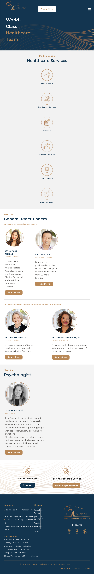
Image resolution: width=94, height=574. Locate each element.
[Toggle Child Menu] (43, 512)
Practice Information (37, 524)
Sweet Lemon (65, 564)
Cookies (86, 568)
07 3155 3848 (12, 510)
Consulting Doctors (37, 511)
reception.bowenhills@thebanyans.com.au (23, 516)
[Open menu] (89, 9)
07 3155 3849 (26, 510)
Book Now (47, 9)
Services (37, 518)
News (36, 531)
